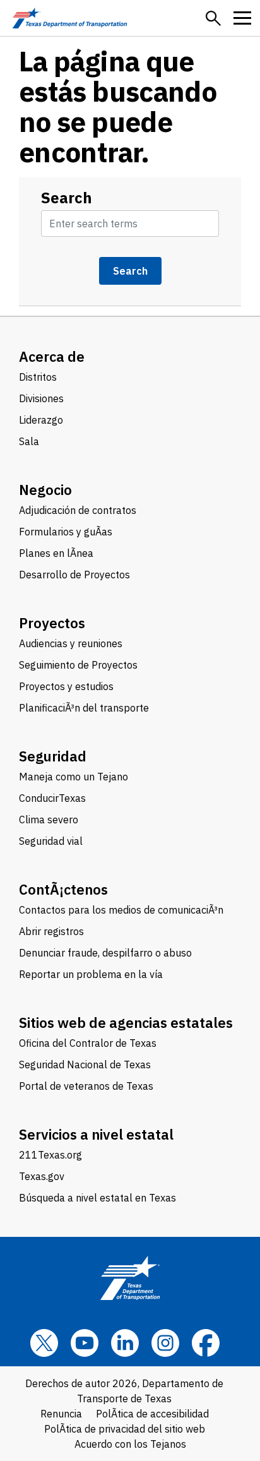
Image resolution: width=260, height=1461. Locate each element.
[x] (44, 1343)
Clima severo (48, 819)
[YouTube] (84, 1343)
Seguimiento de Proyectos (78, 665)
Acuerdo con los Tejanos (130, 1444)
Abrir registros (51, 931)
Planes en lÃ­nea (56, 553)
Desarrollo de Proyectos (74, 574)
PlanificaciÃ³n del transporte (84, 707)
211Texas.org (50, 1154)
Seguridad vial (51, 841)
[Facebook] (206, 1343)
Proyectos (52, 623)
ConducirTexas (52, 798)
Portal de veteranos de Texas (86, 1086)
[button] (213, 18)
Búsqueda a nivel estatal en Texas (97, 1197)
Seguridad (52, 756)
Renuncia (61, 1413)
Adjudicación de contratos (77, 510)
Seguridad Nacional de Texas (85, 1064)
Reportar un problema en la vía (91, 974)
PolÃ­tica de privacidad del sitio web (124, 1428)
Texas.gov (41, 1176)
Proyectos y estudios (66, 686)
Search (66, 197)
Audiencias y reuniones (70, 643)
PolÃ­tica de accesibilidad (152, 1413)
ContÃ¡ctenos (63, 889)
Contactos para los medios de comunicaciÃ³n (121, 909)
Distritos (38, 377)
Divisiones (41, 398)
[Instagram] (165, 1343)
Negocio (45, 489)
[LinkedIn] (125, 1343)
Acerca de (52, 356)
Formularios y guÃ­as (65, 531)
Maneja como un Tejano (73, 776)
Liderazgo (41, 420)
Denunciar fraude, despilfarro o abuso (105, 952)
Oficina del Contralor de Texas (88, 1043)
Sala (29, 441)
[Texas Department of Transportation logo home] (69, 18)
